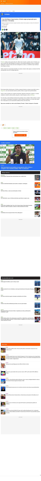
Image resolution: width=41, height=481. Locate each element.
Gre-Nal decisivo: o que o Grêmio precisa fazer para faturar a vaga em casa (15, 198)
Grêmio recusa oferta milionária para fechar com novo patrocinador (14, 303)
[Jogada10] (3, 125)
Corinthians (3, 175)
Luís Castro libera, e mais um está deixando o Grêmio (11, 190)
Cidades (7, 347)
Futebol (10, 11)
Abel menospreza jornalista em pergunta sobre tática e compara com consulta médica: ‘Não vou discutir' (16, 168)
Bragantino (3, 90)
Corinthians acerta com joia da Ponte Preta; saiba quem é (11, 212)
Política (7, 401)
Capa (1, 11)
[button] (1, 1)
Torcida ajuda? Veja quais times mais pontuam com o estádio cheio (13, 176)
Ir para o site (5, 1)
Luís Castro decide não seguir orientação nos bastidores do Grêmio (13, 296)
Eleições (7, 378)
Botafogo (32, 95)
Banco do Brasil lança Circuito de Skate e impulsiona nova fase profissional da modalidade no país (15, 311)
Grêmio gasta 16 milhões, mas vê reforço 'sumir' (10, 281)
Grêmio (14, 11)
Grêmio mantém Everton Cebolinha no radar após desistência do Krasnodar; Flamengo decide (17, 289)
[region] (20, 478)
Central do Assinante (9, 3)
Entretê (7, 362)
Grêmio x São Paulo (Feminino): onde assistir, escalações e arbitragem (14, 183)
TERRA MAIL (2, 3)
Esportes (5, 11)
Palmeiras (2, 165)
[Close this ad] (40, 475)
